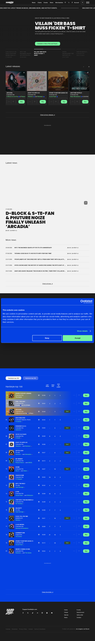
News (51, 2)
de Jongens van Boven (82, 629)
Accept (77, 338)
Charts (40, 2)
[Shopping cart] (69, 2)
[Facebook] (23, 613)
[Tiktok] (32, 613)
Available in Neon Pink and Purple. (47, 43)
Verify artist (80, 615)
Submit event (80, 612)
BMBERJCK (19, 518)
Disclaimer (15, 629)
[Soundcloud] (37, 613)
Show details (82, 331)
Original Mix (19, 534)
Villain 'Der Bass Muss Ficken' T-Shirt (60, 25)
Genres (66, 615)
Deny (47, 338)
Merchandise (59, 2)
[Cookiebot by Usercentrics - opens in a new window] (82, 301)
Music (34, 2)
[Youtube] (51, 613)
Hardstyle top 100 (13, 378)
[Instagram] (42, 613)
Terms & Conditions (39, 629)
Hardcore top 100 (30, 378)
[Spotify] (47, 613)
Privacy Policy (23, 629)
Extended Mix (11, 94)
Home (66, 610)
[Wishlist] (65, 2)
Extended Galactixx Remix (23, 419)
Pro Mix (18, 452)
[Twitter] (27, 613)
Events (46, 2)
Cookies (8, 629)
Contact (79, 617)
